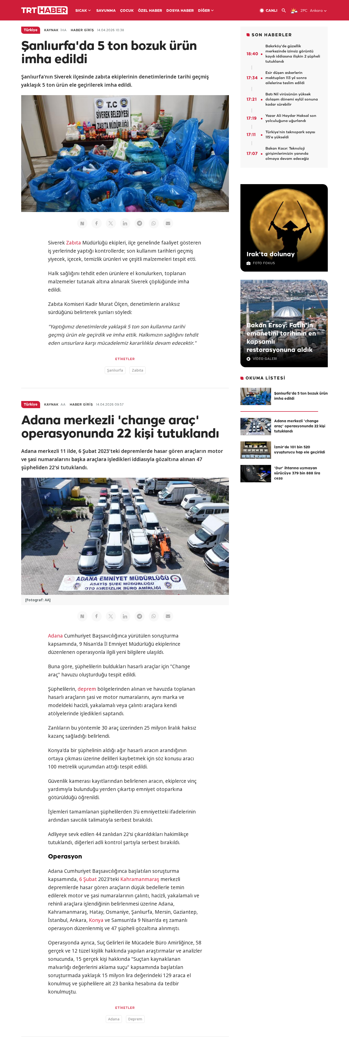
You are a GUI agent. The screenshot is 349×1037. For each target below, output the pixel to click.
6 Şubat (88, 879)
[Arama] (285, 10)
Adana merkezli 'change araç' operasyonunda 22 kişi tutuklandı (299, 426)
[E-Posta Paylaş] (168, 223)
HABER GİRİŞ (82, 30)
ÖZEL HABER (150, 11)
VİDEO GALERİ (265, 359)
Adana (55, 635)
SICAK (81, 11)
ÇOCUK (127, 11)
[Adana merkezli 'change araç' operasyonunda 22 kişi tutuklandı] (255, 426)
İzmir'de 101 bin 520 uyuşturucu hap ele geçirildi (299, 449)
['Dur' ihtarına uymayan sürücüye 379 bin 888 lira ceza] (255, 473)
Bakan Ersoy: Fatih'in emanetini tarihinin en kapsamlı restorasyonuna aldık (281, 337)
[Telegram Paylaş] (139, 223)
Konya (96, 920)
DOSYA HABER (180, 11)
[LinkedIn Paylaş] (125, 223)
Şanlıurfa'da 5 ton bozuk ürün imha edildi (301, 396)
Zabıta (73, 242)
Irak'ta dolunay (271, 254)
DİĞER (204, 11)
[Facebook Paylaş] (96, 223)
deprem (87, 689)
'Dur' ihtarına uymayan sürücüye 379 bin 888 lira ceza (297, 473)
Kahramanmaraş (139, 879)
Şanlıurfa (115, 370)
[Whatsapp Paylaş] (154, 223)
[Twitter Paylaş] (111, 223)
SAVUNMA (106, 11)
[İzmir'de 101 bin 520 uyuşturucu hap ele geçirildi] (255, 450)
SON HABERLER (272, 35)
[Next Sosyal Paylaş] (82, 223)
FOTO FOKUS (264, 263)
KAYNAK (51, 30)
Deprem (135, 1019)
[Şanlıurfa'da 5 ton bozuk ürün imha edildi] (255, 396)
